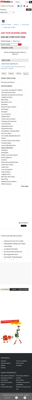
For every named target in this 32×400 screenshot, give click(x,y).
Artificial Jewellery (6, 97)
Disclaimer (19, 365)
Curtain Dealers (6, 124)
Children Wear (5, 116)
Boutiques (4, 112)
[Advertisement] (16, 17)
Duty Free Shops (6, 133)
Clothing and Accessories (8, 121)
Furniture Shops (6, 143)
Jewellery (4, 160)
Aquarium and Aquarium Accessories (12, 95)
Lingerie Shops (5, 172)
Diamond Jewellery (7, 128)
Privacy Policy (20, 363)
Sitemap (3, 367)
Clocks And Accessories (8, 119)
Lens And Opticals (6, 169)
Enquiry (3, 365)
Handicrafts (4, 152)
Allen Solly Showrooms (8, 92)
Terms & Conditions (21, 361)
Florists (3, 138)
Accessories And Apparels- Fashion (11, 90)
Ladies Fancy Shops (7, 164)
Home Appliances (6, 157)
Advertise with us (5, 363)
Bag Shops (4, 104)
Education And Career (7, 378)
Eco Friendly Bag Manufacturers (11, 136)
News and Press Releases (8, 375)
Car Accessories (6, 114)
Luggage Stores (6, 174)
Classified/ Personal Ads (23, 382)
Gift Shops (4, 150)
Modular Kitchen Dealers (8, 181)
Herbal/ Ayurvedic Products (9, 155)
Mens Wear (4, 179)
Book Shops (4, 109)
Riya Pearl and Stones (10, 64)
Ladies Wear (5, 167)
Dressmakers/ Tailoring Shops (10, 131)
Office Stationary (6, 184)
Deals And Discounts (6, 387)
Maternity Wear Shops (8, 177)
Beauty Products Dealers (8, 107)
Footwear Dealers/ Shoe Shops (10, 140)
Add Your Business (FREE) (13, 33)
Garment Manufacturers (8, 145)
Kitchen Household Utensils (9, 162)
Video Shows (4, 380)
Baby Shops (4, 99)
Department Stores (7, 126)
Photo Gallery (20, 380)
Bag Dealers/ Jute (6, 102)
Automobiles (19, 384)
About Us (3, 361)
